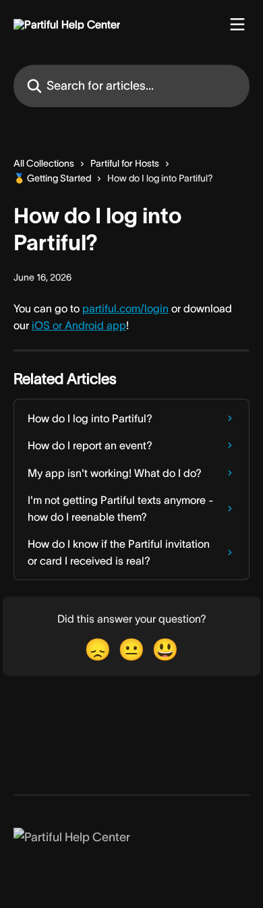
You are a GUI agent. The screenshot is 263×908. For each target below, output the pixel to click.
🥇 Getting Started (52, 178)
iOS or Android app (79, 325)
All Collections (43, 163)
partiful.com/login (125, 308)
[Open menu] (237, 24)
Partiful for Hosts (124, 163)
